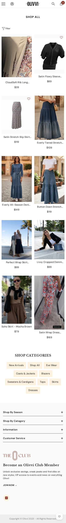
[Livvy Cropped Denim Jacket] (49, 239)
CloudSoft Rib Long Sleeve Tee (16, 82)
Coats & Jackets (25, 373)
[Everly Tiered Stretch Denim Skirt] (49, 118)
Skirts (55, 381)
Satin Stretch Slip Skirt (16, 137)
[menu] (3, 4)
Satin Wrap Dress (49, 332)
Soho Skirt (17, 326)
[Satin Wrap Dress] (49, 303)
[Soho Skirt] (17, 300)
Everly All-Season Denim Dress (16, 205)
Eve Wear (51, 365)
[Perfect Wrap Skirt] (17, 239)
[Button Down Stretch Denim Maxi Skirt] (49, 180)
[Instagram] (6, 498)
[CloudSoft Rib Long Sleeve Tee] (17, 57)
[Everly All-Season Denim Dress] (17, 179)
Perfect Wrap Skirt (16, 262)
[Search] (53, 4)
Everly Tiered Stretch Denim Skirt (49, 142)
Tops (42, 381)
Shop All (35, 365)
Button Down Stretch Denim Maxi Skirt (49, 207)
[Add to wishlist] (28, 37)
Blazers (45, 373)
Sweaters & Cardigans (20, 381)
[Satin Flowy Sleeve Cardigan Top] (49, 54)
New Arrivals (16, 365)
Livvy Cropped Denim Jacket (49, 262)
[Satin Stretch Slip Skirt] (17, 115)
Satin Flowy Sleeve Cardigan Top (49, 76)
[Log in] (12, 4)
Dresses (33, 390)
